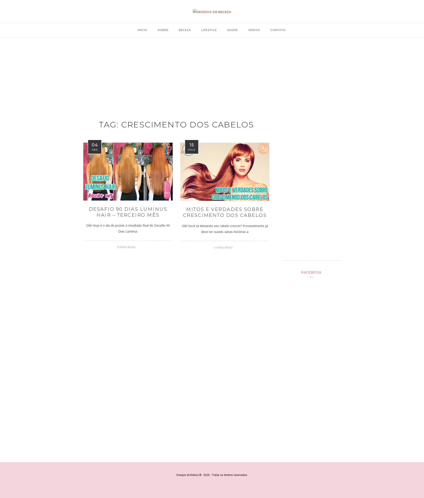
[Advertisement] (212, 74)
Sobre (163, 30)
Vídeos (254, 30)
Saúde (232, 30)
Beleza (185, 30)
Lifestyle (209, 30)
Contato (278, 30)
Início (142, 30)
